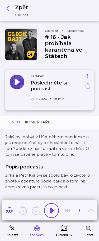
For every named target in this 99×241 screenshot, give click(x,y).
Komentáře (37, 122)
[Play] (51, 210)
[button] (19, 10)
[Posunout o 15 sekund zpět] (23, 211)
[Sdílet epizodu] (88, 86)
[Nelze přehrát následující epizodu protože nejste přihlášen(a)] (67, 211)
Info (15, 122)
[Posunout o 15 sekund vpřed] (36, 211)
